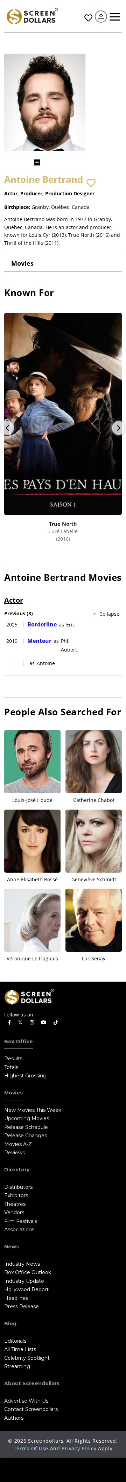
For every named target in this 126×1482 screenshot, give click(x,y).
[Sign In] (101, 16)
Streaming (17, 1366)
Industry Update (24, 1281)
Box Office (18, 1041)
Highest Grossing (25, 1075)
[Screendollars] (32, 15)
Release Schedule (26, 1127)
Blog (10, 1323)
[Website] (50, 162)
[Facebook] (9, 1022)
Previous (7, 428)
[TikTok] (56, 1022)
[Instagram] (32, 1022)
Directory (16, 1170)
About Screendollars (31, 1383)
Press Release (21, 1306)
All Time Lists (20, 1349)
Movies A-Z (18, 1144)
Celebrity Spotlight (27, 1358)
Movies (22, 263)
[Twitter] (20, 1022)
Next (118, 428)
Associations (19, 1229)
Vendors (14, 1212)
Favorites (87, 18)
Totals (11, 1067)
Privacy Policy (79, 1448)
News (11, 1246)
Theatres (15, 1204)
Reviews (14, 1152)
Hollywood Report (26, 1289)
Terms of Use (31, 1448)
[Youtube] (44, 1022)
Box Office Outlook (27, 1272)
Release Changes (25, 1135)
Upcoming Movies (26, 1118)
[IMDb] (37, 162)
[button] (91, 183)
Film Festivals (20, 1221)
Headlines (16, 1298)
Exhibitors (16, 1195)
